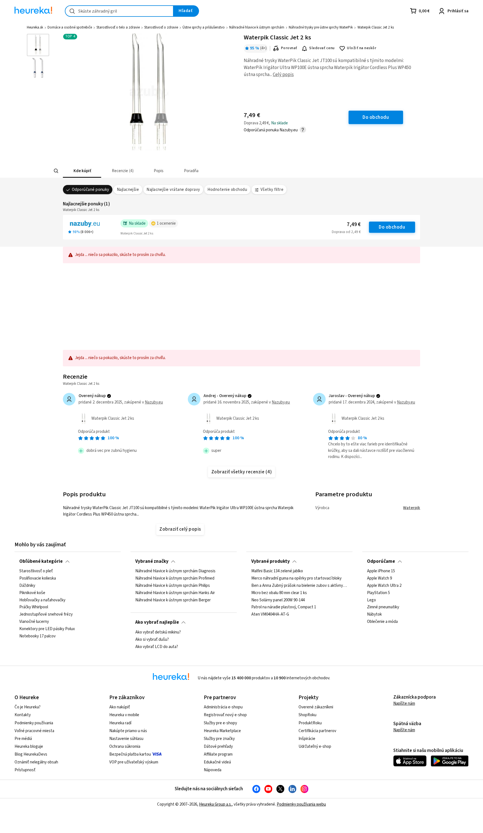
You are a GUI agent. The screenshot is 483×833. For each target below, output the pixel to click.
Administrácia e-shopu (223, 707)
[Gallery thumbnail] (38, 45)
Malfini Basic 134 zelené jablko (277, 571)
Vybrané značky (152, 561)
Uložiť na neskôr (361, 48)
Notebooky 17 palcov (37, 636)
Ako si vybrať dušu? (152, 639)
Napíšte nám (404, 703)
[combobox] (119, 11)
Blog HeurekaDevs (31, 754)
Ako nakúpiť (119, 707)
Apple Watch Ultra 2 (384, 585)
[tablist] (204, 171)
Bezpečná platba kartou (130, 754)
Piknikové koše (32, 593)
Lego (371, 600)
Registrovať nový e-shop (225, 715)
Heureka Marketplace (222, 731)
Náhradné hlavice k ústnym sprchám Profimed (174, 578)
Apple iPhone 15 (381, 571)
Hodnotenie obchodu (227, 190)
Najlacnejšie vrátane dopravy (173, 190)
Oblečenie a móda (382, 622)
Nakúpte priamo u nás (128, 731)
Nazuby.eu (154, 402)
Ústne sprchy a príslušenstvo (204, 27)
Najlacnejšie (128, 190)
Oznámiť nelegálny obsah (36, 762)
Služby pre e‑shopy (220, 723)
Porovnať (289, 48)
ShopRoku (307, 715)
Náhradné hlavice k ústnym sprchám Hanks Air (175, 593)
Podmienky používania (34, 723)
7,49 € (354, 224)
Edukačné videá (217, 762)
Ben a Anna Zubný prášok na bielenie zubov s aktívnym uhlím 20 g (299, 585)
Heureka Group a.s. (215, 804)
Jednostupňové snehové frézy (46, 615)
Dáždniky (27, 585)
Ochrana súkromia (124, 746)
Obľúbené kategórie (41, 561)
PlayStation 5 (378, 593)
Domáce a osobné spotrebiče (70, 27)
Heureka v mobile (124, 715)
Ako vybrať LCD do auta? (156, 646)
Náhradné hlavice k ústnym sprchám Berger (173, 600)
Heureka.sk (35, 27)
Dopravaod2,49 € (346, 231)
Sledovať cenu (322, 48)
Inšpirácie (307, 739)
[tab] (82, 171)
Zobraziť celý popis (180, 529)
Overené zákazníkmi (316, 707)
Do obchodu (392, 227)
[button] (82, 171)
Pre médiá (23, 739)
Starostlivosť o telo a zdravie (118, 27)
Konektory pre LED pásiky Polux (47, 629)
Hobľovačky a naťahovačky (42, 600)
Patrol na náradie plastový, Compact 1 (283, 607)
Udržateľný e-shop (315, 746)
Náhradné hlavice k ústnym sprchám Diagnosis (175, 571)
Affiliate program (218, 754)
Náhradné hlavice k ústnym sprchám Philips (172, 585)
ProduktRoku (310, 723)
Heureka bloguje (29, 746)
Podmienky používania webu (301, 804)
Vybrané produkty (270, 561)
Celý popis (283, 74)
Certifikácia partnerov (317, 731)
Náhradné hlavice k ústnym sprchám (256, 27)
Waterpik (411, 508)
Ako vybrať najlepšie (157, 622)
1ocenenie (166, 223)
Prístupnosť (25, 770)
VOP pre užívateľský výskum (133, 762)
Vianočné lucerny (34, 622)
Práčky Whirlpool (33, 607)
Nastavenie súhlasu (126, 739)
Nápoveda (212, 770)
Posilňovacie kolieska (37, 578)
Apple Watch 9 (379, 578)
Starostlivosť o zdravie (161, 27)
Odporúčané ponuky (90, 190)
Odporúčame (381, 561)
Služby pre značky (219, 739)
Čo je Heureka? (28, 707)
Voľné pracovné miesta (34, 731)
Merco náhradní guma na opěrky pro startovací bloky (296, 578)
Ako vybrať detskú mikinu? (158, 632)
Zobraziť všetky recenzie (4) (241, 472)
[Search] (55, 171)
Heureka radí (120, 723)
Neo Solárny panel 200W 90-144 (278, 600)
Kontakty (23, 715)
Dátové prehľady (218, 746)
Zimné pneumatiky (383, 607)
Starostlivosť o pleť (36, 571)
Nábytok (374, 615)
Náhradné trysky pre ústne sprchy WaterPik (321, 27)
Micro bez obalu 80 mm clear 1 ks (279, 593)
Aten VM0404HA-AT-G (270, 615)
